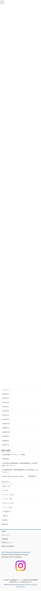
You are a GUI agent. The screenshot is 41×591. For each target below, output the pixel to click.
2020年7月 (5, 445)
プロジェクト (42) (8, 503)
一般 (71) (5, 516)
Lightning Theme (24, 584)
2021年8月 (5, 394)
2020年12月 (6, 423)
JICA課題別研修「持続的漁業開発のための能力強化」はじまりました (20, 471)
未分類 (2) (5, 520)
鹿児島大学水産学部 (7, 546)
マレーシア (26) (7, 507)
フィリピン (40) (7, 499)
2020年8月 (5, 440)
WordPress (14, 584)
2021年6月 (5, 402)
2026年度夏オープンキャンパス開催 (13, 454)
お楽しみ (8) (6, 486)
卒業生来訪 (5, 459)
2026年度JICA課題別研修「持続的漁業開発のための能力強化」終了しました (20, 464)
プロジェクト (5, 535)
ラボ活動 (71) (6, 511)
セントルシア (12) (8, 494)
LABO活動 (4, 539)
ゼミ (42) (5, 490)
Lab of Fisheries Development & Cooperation (15, 552)
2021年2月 (5, 415)
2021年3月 (5, 411)
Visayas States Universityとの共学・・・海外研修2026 (19, 476)
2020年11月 (6, 428)
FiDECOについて (6, 542)
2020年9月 (5, 436)
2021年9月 (5, 389)
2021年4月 (5, 406)
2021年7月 (5, 398)
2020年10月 (6, 432)
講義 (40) (5, 524)
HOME (3, 531)
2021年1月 (5, 419)
